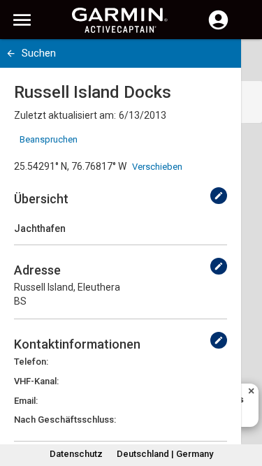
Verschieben (157, 166)
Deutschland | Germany (165, 454)
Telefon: (31, 361)
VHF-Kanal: (36, 381)
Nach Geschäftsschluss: (65, 419)
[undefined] (218, 195)
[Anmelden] (218, 28)
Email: (26, 400)
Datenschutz (76, 454)
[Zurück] (11, 53)
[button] (244, 402)
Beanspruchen (49, 139)
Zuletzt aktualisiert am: (65, 115)
